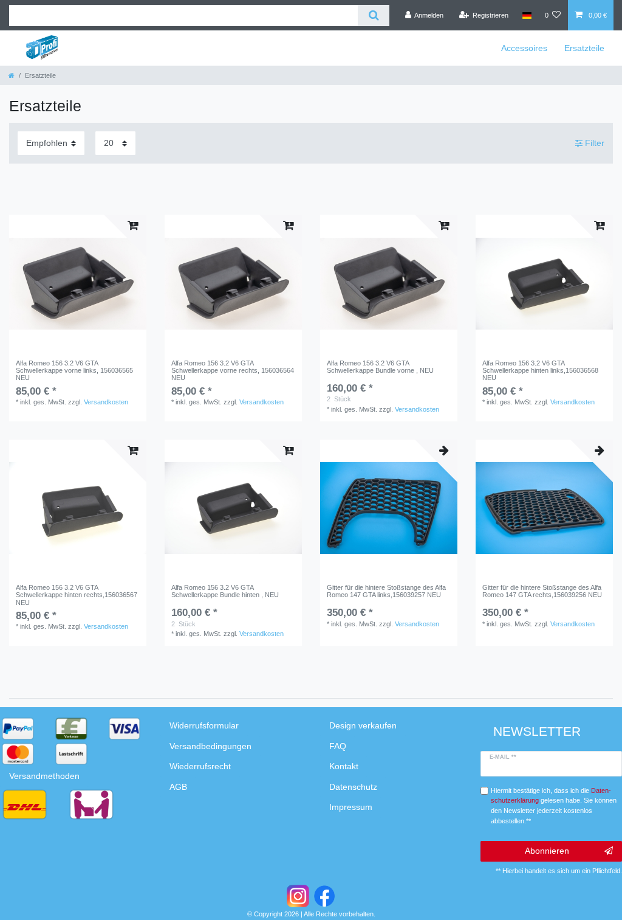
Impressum (350, 807)
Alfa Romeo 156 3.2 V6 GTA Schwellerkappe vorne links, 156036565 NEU (74, 370)
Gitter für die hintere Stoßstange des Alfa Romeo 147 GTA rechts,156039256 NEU (542, 591)
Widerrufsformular (204, 725)
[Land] (526, 15)
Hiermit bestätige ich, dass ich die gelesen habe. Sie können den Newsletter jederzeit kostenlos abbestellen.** (554, 806)
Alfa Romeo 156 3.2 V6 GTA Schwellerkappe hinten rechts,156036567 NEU (76, 595)
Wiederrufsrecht (200, 766)
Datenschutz (353, 787)
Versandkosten (106, 402)
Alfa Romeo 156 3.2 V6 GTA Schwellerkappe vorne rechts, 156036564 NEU (232, 370)
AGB (178, 787)
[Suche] (373, 15)
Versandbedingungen (210, 746)
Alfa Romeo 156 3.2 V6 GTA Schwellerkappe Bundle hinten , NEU (225, 591)
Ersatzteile (584, 48)
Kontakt (343, 766)
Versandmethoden (44, 776)
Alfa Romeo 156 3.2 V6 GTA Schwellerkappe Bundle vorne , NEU (380, 366)
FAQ (337, 746)
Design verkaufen (363, 725)
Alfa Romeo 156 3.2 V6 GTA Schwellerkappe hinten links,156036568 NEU (540, 370)
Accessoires (524, 48)
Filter (593, 143)
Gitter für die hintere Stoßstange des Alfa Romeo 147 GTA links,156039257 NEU (386, 591)
